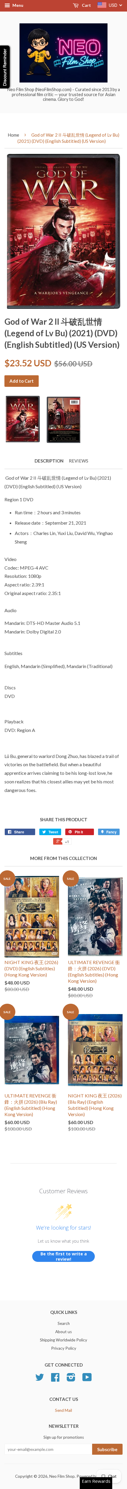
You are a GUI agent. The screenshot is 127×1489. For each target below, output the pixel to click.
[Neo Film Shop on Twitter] (39, 1379)
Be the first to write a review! (63, 1256)
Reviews (78, 460)
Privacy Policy (63, 1348)
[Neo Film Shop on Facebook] (55, 1379)
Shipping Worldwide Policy (63, 1340)
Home (13, 135)
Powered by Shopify (94, 1476)
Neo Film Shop (62, 1476)
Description (49, 460)
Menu (17, 5)
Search (64, 1323)
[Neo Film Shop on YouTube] (87, 1379)
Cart (86, 5)
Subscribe (107, 1449)
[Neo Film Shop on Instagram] (71, 1379)
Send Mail (63, 1410)
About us (63, 1331)
